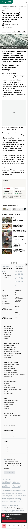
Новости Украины (8, 330)
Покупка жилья (8, 434)
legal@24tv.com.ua (19, 508)
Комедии (6, 406)
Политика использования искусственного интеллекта (5, 313)
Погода (6, 338)
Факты (10, 27)
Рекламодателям (6, 303)
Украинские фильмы (9, 402)
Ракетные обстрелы (9, 345)
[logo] (9, 2)
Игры (16, 317)
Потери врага (7, 357)
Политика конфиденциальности (7, 309)
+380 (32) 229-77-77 (10, 507)
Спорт (6, 441)
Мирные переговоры (9, 349)
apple (16, 482)
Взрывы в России (8, 355)
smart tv (6, 486)
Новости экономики (10, 381)
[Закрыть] (25, 515)
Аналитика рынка (8, 432)
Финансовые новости (9, 387)
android (6, 482)
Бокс (5, 443)
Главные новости (8, 328)
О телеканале (5, 298)
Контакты (17, 304)
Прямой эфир (7, 332)
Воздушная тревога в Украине (11, 351)
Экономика (4, 6)
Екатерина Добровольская (11, 24)
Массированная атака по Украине (12, 353)
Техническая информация (18, 301)
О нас (3, 290)
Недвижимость (8, 430)
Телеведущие (5, 301)
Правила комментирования (19, 298)
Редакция (4, 292)
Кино (5, 398)
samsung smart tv (16, 486)
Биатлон (6, 449)
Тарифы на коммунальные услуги (12, 389)
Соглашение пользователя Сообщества (18, 293)
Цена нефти (7, 383)
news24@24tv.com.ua (7, 268)
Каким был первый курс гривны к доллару (12, 128)
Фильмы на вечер (8, 404)
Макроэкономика (12, 6)
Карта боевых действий (10, 347)
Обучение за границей (9, 425)
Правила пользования (7, 306)
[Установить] (14, 518)
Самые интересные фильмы (11, 400)
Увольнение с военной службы (11, 364)
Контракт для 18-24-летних (10, 370)
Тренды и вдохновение (10, 436)
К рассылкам (9, 472)
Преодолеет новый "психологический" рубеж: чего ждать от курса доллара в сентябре (22, 6)
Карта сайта (18, 314)
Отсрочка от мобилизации (10, 372)
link (15, 274)
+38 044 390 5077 (19, 268)
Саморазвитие (7, 423)
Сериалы (6, 408)
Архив (16, 312)
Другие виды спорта (9, 451)
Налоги (6, 391)
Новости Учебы (8, 413)
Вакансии (17, 306)
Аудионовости (7, 336)
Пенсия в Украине (8, 393)
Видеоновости (7, 334)
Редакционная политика (5, 296)
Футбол (6, 445)
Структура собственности (18, 309)
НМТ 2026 (6, 421)
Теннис (6, 447)
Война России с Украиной (11, 343)
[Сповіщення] (26, 2)
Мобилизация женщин (9, 368)
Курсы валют (7, 385)
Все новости (7, 326)
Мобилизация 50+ (8, 366)
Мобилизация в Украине (11, 362)
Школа (6, 419)
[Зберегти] (24, 31)
